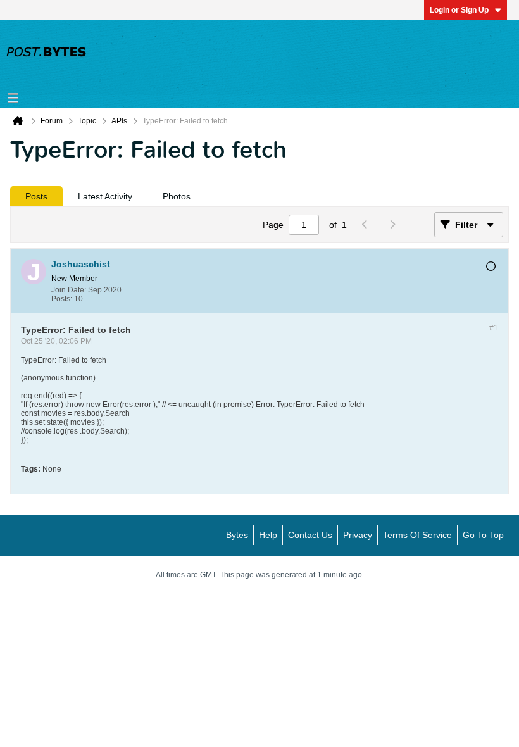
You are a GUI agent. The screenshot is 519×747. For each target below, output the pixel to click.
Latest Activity (105, 196)
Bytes (237, 535)
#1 (493, 327)
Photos (177, 196)
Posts (36, 196)
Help (268, 535)
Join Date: (68, 290)
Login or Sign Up (459, 10)
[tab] (36, 196)
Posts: (61, 298)
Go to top (483, 535)
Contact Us (310, 535)
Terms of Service (417, 535)
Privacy (357, 535)
